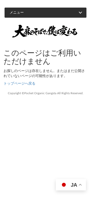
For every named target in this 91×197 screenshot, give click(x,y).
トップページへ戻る (19, 83)
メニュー (17, 12)
